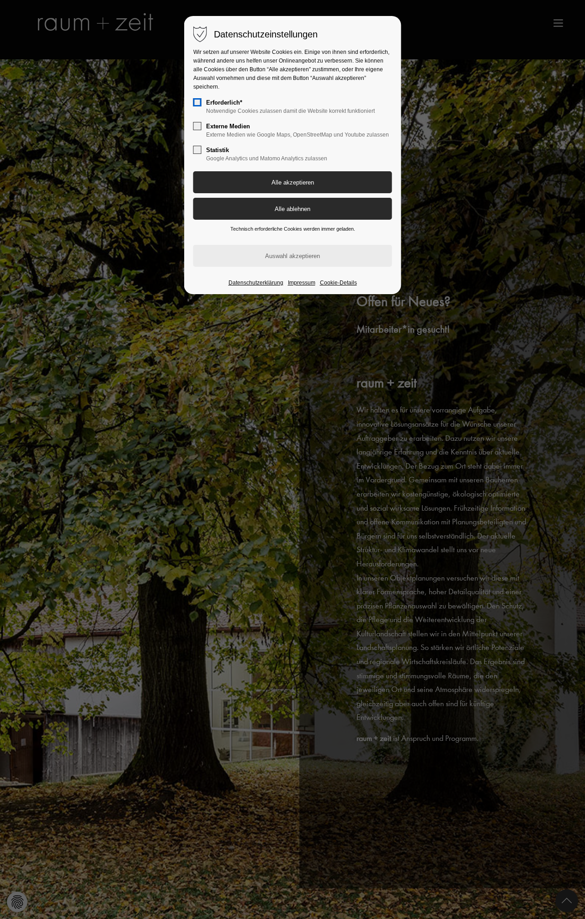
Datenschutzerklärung (256, 283)
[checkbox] (197, 102)
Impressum (301, 283)
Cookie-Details (338, 283)
